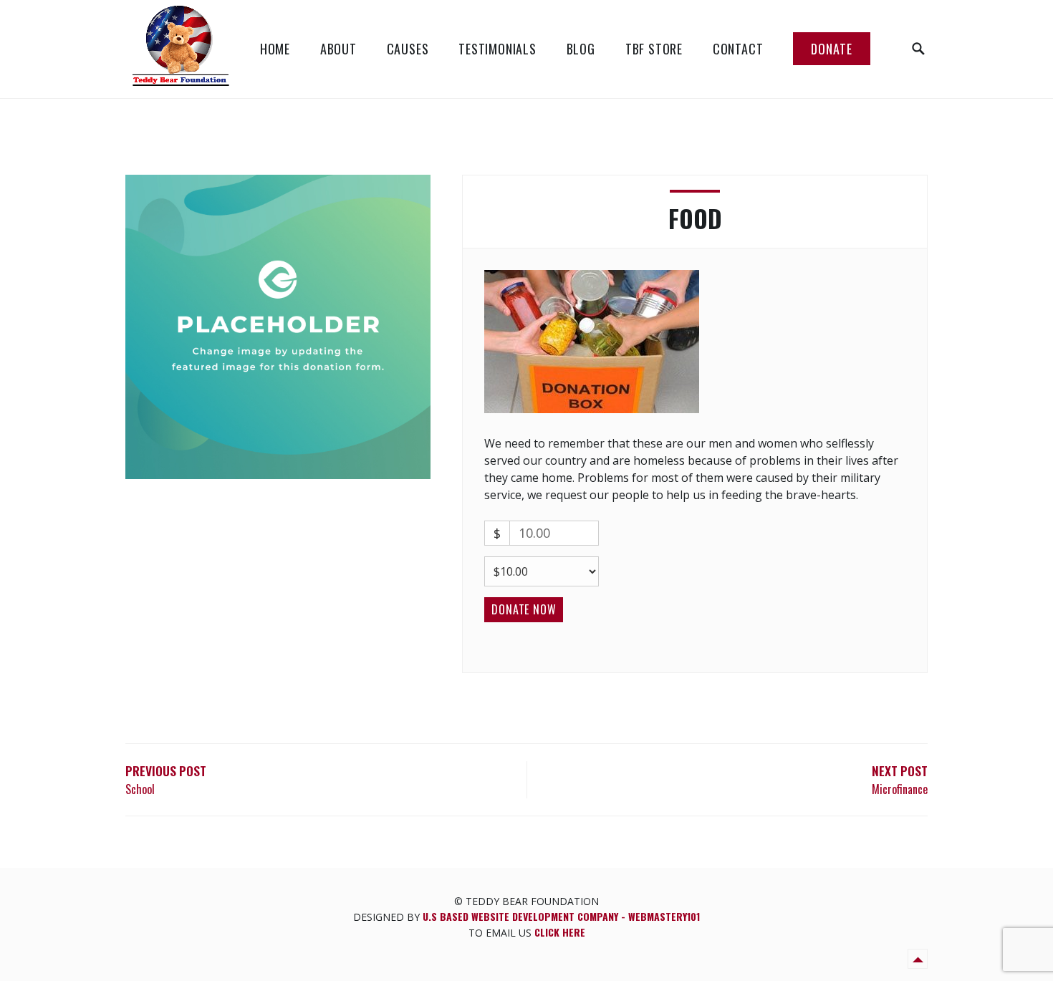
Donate (831, 48)
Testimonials (497, 48)
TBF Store (654, 48)
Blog (581, 48)
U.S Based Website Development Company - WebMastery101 (561, 916)
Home (275, 48)
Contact (738, 48)
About (338, 48)
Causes (408, 48)
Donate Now (523, 609)
